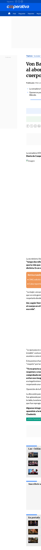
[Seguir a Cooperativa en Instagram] (22, 1)
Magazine (21, 13)
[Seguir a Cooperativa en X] (19, 1)
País (14, 13)
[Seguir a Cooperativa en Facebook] (16, 1)
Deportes (31, 13)
